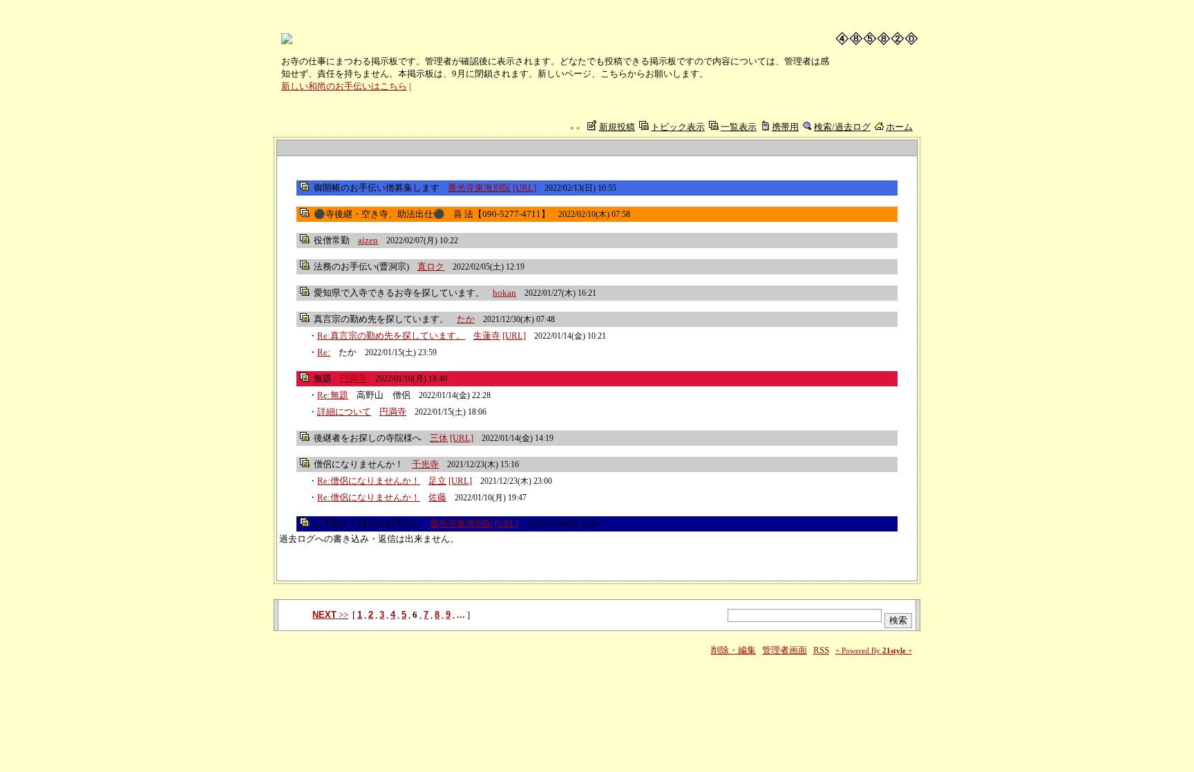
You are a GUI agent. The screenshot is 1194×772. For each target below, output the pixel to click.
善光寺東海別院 (479, 187)
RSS (821, 650)
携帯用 (785, 127)
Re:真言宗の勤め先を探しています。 (391, 335)
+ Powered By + (873, 651)
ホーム (899, 127)
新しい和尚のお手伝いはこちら (344, 86)
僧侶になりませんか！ (359, 464)
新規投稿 (617, 127)
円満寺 (353, 378)
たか (466, 319)
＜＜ (575, 127)
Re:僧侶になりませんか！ (368, 481)
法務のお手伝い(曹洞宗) (361, 266)
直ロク (430, 266)
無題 (323, 378)
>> (330, 615)
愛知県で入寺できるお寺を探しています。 (399, 293)
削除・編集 (733, 650)
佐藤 (437, 497)
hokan (504, 293)
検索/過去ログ (842, 127)
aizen (368, 240)
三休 (439, 438)
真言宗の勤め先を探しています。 (381, 319)
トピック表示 (678, 127)
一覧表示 (739, 127)
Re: (323, 352)
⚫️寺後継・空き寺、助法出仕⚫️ (379, 214)
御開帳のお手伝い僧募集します (376, 187)
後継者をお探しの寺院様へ (367, 438)
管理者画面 (784, 650)
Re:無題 (332, 395)
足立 (437, 481)
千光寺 (425, 464)
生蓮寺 (486, 335)
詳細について (344, 411)
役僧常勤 (332, 240)
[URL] (524, 187)
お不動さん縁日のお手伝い (367, 523)
